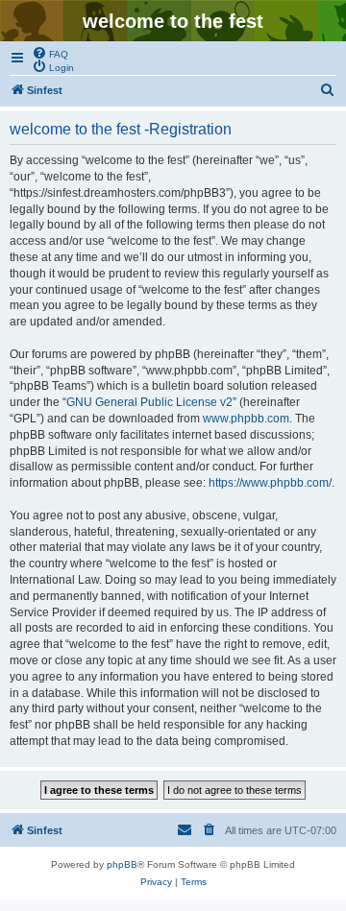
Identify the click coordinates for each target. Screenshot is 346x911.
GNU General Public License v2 (149, 402)
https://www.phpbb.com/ (270, 483)
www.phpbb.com (246, 418)
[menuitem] (50, 53)
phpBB (122, 864)
